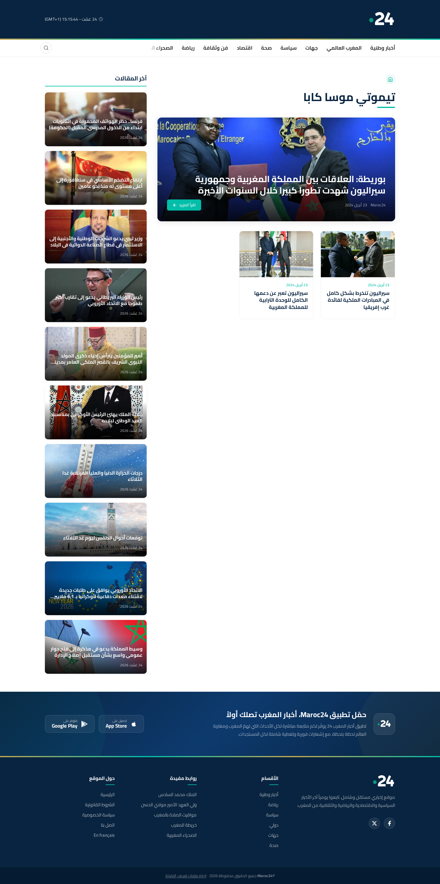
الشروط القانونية (100, 804)
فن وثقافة (215, 48)
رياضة (188, 48)
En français (104, 835)
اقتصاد (244, 48)
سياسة (288, 48)
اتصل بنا (108, 825)
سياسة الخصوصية (98, 815)
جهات (311, 48)
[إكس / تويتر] (374, 823)
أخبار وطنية (382, 48)
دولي (273, 825)
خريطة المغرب (183, 825)
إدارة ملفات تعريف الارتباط (186, 875)
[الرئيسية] (390, 79)
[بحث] (46, 48)
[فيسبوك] (389, 823)
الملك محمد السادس (177, 794)
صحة (266, 48)
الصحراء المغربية (154, 48)
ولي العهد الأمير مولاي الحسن (168, 804)
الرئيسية (108, 794)
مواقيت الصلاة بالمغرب (175, 815)
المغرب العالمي (344, 48)
